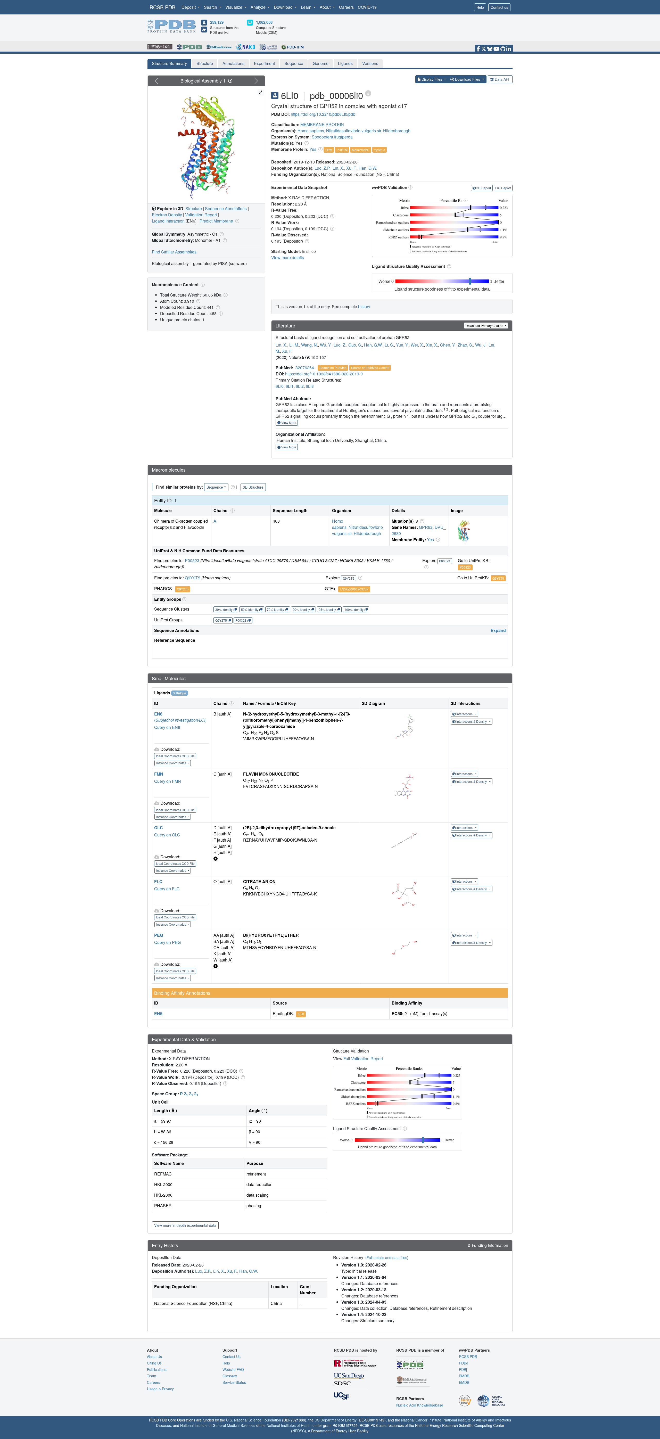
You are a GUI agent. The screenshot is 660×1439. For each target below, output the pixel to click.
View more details (287, 257)
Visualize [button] (234, 7)
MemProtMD (360, 149)
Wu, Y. (326, 345)
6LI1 (290, 386)
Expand (498, 630)
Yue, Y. (402, 345)
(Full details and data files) (386, 1257)
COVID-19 (367, 7)
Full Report (503, 188)
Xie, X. (432, 345)
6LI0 (280, 386)
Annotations (233, 63)
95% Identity (327, 609)
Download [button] (284, 7)
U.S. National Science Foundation (253, 1419)
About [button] (326, 7)
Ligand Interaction (168, 221)
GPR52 (426, 527)
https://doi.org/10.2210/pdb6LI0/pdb (323, 114)
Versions (370, 63)
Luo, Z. (340, 345)
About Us (154, 1356)
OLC (158, 827)
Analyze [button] (259, 7)
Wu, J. (480, 345)
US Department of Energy (336, 1419)
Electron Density (167, 215)
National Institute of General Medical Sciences (217, 1425)
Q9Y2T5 (192, 578)
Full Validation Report (363, 1059)
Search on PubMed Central (370, 367)
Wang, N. (309, 345)
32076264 (304, 368)
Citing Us (154, 1363)
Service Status (234, 1382)
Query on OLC (167, 835)
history (364, 306)
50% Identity (249, 609)
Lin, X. (338, 168)
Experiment (264, 63)
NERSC (298, 1430)
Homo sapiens (311, 131)
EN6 (158, 714)
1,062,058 (264, 22)
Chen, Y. (448, 345)
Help (480, 7)
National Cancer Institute (421, 1419)
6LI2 (300, 386)
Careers (346, 7)
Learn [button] (306, 7)
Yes (312, 149)
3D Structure (253, 487)
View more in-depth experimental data (185, 1225)
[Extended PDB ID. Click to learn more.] (368, 92)
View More (288, 422)
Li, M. (294, 345)
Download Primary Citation (485, 325)
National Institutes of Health (289, 1425)
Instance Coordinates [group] (171, 763)
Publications (157, 1369)
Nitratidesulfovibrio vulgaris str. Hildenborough (368, 131)
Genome (320, 63)
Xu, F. (351, 168)
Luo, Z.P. (323, 168)
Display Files (431, 79)
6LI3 (310, 386)
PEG (158, 935)
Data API (502, 79)
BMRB (464, 1375)
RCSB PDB (162, 7)
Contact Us (231, 1356)
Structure (204, 63)
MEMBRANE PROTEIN (322, 124)
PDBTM (342, 149)
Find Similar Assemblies (174, 252)
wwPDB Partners (474, 1350)
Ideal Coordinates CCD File (175, 756)
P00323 (192, 560)
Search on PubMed (332, 367)
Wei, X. (417, 345)
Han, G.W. (368, 168)
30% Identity (224, 609)
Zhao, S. (465, 345)
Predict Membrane (216, 221)
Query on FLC (167, 889)
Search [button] (211, 7)
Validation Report (201, 215)
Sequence (293, 63)
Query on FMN (167, 781)
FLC (158, 881)
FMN (158, 774)
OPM (328, 149)
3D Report (483, 188)
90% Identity (301, 609)
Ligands (345, 63)
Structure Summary (169, 63)
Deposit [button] (189, 7)
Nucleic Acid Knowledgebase (419, 1405)
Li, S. (389, 345)
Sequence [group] (215, 487)
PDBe (463, 1363)
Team (151, 1375)
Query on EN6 (167, 727)
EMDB (464, 1382)
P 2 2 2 (189, 1094)
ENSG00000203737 (354, 589)
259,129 (217, 22)
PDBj (463, 1369)
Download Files (467, 79)
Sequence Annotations (226, 208)
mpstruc (379, 149)
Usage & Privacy (160, 1388)
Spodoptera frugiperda (332, 137)
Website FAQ (233, 1369)
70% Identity (275, 609)
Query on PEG (167, 942)
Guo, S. (355, 345)
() (180, 720)
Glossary (229, 1375)
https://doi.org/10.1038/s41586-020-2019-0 (324, 374)
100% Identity (354, 609)
